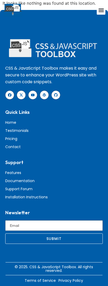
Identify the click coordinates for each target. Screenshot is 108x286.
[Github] (55, 95)
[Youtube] (32, 95)
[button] (101, 10)
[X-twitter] (21, 95)
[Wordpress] (44, 95)
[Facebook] (9, 95)
